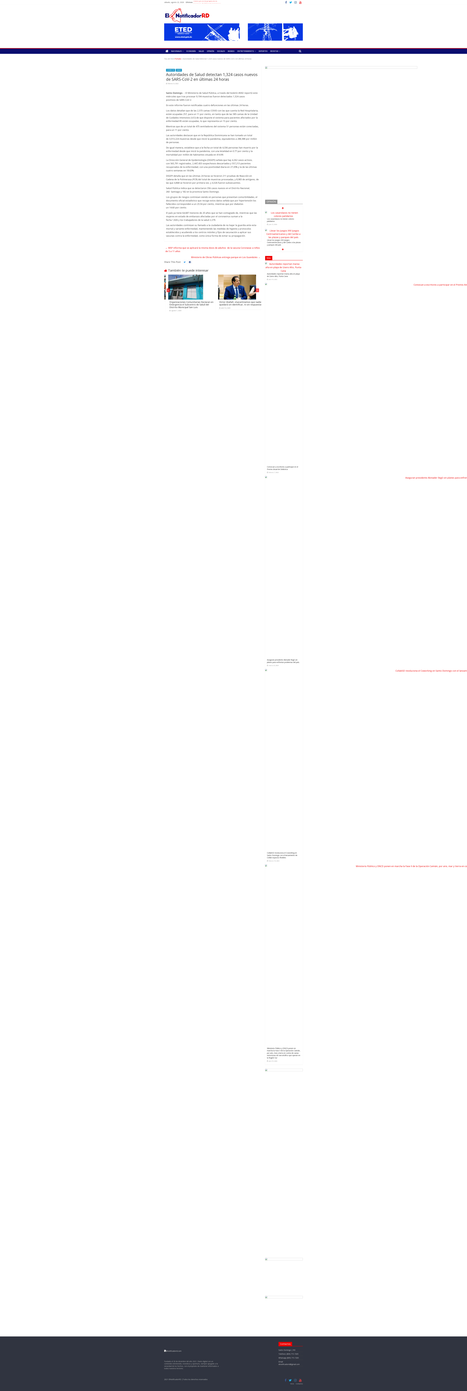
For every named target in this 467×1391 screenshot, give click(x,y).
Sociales (221, 51)
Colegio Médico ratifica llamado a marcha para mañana (205, 303)
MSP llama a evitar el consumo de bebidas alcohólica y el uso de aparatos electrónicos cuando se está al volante (255, 305)
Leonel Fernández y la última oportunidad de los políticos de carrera (283, 223)
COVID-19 (170, 70)
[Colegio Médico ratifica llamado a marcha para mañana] (205, 276)
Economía (191, 51)
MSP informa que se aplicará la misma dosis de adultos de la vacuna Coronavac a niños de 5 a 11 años (212, 249)
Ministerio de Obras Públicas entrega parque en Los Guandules (225, 257)
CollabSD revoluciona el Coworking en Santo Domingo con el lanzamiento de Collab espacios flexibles (282, 855)
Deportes (263, 51)
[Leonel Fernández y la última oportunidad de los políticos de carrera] (283, 212)
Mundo (231, 51)
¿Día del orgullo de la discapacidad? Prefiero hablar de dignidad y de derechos (283, 244)
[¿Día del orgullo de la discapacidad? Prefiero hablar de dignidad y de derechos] (283, 233)
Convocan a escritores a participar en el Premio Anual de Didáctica (282, 468)
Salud (201, 51)
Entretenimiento (245, 51)
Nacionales (176, 51)
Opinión (210, 51)
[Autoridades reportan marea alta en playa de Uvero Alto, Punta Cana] (284, 263)
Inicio (292, 1384)
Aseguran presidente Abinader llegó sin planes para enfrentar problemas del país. (283, 661)
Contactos (299, 1384)
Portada (178, 59)
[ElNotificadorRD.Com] (167, 51)
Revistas (274, 51)
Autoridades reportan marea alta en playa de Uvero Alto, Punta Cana (283, 275)
